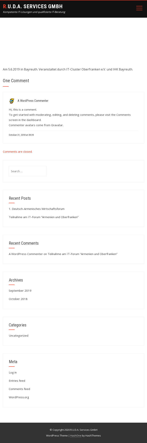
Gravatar (57, 125)
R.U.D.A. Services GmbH (33, 6)
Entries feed (17, 381)
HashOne (75, 435)
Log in (13, 372)
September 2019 (20, 290)
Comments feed (19, 389)
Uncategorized (18, 335)
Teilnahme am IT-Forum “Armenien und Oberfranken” (43, 217)
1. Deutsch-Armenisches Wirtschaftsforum (37, 209)
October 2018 (18, 299)
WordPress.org (19, 397)
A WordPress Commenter (33, 101)
